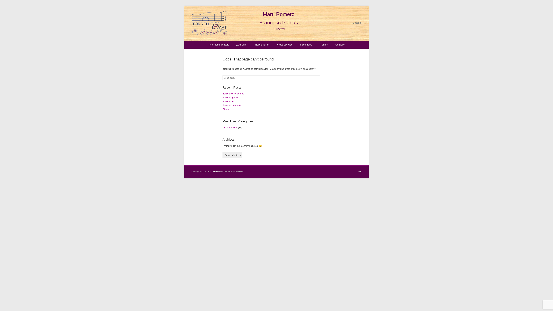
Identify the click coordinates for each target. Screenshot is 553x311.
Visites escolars (284, 44)
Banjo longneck (230, 97)
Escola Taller (262, 44)
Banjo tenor (228, 101)
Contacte (340, 44)
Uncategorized (229, 127)
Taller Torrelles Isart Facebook (353, 15)
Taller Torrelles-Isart (219, 44)
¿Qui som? (242, 44)
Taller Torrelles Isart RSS (359, 15)
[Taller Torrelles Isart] (210, 23)
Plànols (324, 44)
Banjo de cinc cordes (233, 93)
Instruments (306, 44)
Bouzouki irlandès (231, 105)
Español (357, 23)
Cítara (225, 109)
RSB (359, 172)
